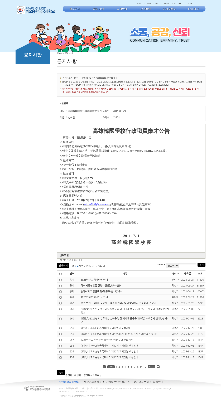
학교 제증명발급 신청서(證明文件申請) (101, 285)
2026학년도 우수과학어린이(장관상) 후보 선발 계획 (107, 339)
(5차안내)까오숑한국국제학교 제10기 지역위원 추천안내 (109, 345)
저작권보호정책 (93, 381)
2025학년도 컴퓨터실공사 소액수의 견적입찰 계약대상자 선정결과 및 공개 (118, 303)
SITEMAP (165, 3)
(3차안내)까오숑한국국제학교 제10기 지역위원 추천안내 (109, 357)
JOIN (156, 3)
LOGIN (148, 3)
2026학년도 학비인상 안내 (94, 279)
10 (144, 366)
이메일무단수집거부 (117, 381)
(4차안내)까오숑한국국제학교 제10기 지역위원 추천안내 (109, 351)
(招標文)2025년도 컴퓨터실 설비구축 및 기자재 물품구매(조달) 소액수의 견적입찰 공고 (124, 320)
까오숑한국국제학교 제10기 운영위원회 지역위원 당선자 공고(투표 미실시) (119, 333)
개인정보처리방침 (69, 381)
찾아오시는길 (141, 381)
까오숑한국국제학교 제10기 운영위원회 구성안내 (105, 328)
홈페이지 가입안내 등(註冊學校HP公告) (101, 291)
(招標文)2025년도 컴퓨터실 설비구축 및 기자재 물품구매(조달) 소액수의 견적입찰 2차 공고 (125, 311)
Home (60, 53)
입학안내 (158, 381)
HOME (139, 3)
